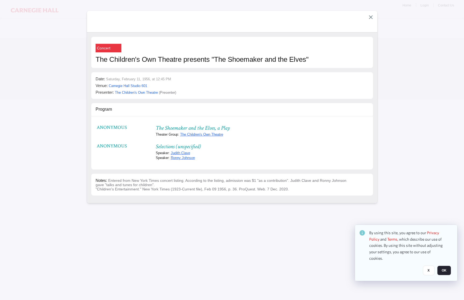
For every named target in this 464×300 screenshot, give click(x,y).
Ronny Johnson (183, 158)
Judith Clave (180, 153)
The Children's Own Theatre (201, 134)
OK (444, 271)
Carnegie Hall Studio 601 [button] (128, 86)
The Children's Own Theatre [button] (136, 93)
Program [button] (104, 109)
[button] (371, 17)
